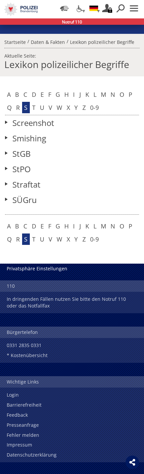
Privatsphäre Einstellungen (37, 268)
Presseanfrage (23, 425)
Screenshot (33, 122)
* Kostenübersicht (27, 355)
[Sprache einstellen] (94, 8)
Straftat (26, 184)
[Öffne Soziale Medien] (132, 462)
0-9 (94, 108)
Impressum (19, 445)
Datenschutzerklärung (32, 455)
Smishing (29, 138)
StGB (21, 153)
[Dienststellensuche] (64, 8)
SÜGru (24, 199)
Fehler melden (23, 435)
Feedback (17, 415)
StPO (21, 169)
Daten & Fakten (48, 41)
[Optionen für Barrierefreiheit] (79, 8)
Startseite (15, 41)
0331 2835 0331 (24, 345)
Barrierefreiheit (24, 405)
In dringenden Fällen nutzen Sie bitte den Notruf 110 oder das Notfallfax (66, 302)
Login (13, 395)
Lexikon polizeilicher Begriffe (102, 41)
